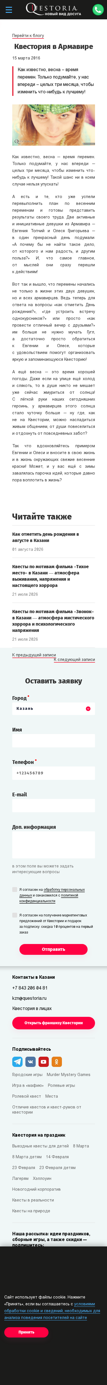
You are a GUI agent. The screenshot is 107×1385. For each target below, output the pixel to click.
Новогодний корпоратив (36, 1190)
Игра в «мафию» (28, 1086)
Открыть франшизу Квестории (54, 1023)
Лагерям (20, 1179)
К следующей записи (74, 660)
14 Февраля (57, 1157)
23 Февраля (23, 1168)
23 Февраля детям (57, 1168)
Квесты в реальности (33, 1200)
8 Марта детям (27, 1157)
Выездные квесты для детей (40, 1146)
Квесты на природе (31, 1211)
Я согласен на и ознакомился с (52, 895)
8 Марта (81, 1146)
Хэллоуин (42, 1179)
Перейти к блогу (28, 36)
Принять (26, 1332)
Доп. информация (34, 827)
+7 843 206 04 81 (30, 988)
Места (51, 1097)
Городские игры (27, 1075)
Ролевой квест (26, 1097)
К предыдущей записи (34, 656)
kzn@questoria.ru (29, 998)
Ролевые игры (61, 1086)
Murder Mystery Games (68, 1075)
